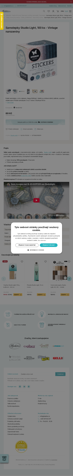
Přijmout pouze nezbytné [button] (27, 245)
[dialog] (36, 238)
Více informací (42, 240)
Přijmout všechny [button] (49, 245)
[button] (36, 250)
